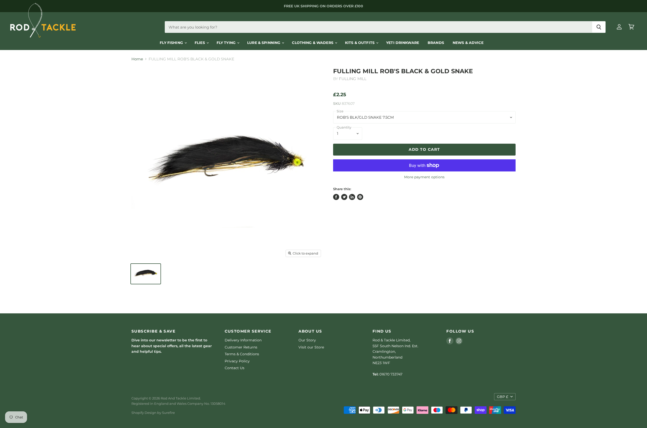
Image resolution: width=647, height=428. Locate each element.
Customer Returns (241, 347)
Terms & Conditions (242, 354)
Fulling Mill (352, 78)
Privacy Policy (237, 361)
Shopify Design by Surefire (153, 413)
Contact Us (234, 368)
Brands (436, 42)
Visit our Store (311, 347)
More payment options (424, 177)
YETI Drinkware (402, 42)
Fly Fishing (172, 42)
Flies (200, 42)
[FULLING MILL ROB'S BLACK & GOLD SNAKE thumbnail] (145, 274)
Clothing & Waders (313, 42)
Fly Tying (227, 42)
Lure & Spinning (264, 42)
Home (137, 59)
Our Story (307, 340)
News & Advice (468, 42)
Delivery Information (243, 340)
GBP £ (502, 396)
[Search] (599, 27)
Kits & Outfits (360, 42)
